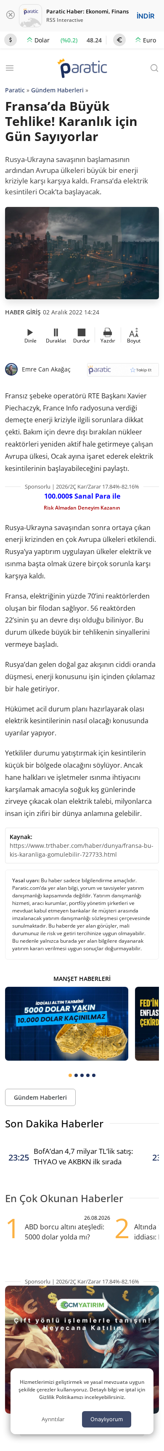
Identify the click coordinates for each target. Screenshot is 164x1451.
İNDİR (145, 16)
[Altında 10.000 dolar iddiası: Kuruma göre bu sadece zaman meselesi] (66, 1024)
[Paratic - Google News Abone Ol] (123, 372)
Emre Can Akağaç (46, 369)
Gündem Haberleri (57, 90)
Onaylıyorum (106, 1419)
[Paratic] (82, 69)
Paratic (15, 90)
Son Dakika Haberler (54, 1123)
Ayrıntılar (53, 1419)
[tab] (70, 1075)
